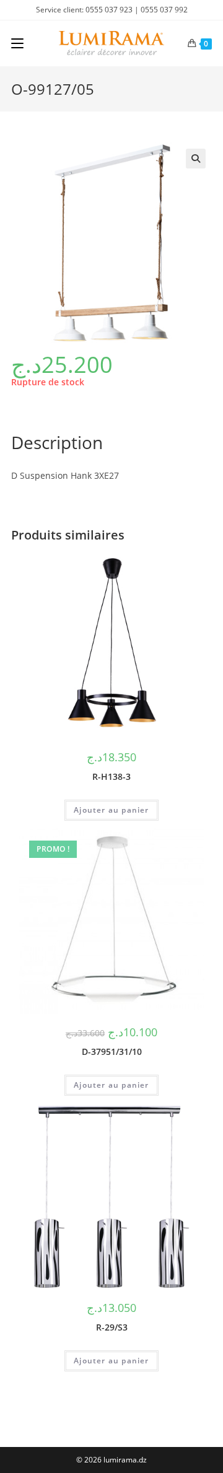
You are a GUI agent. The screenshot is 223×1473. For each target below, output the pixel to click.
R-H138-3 (111, 776)
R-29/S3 (112, 1327)
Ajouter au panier (111, 810)
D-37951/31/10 (112, 1051)
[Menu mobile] (17, 43)
